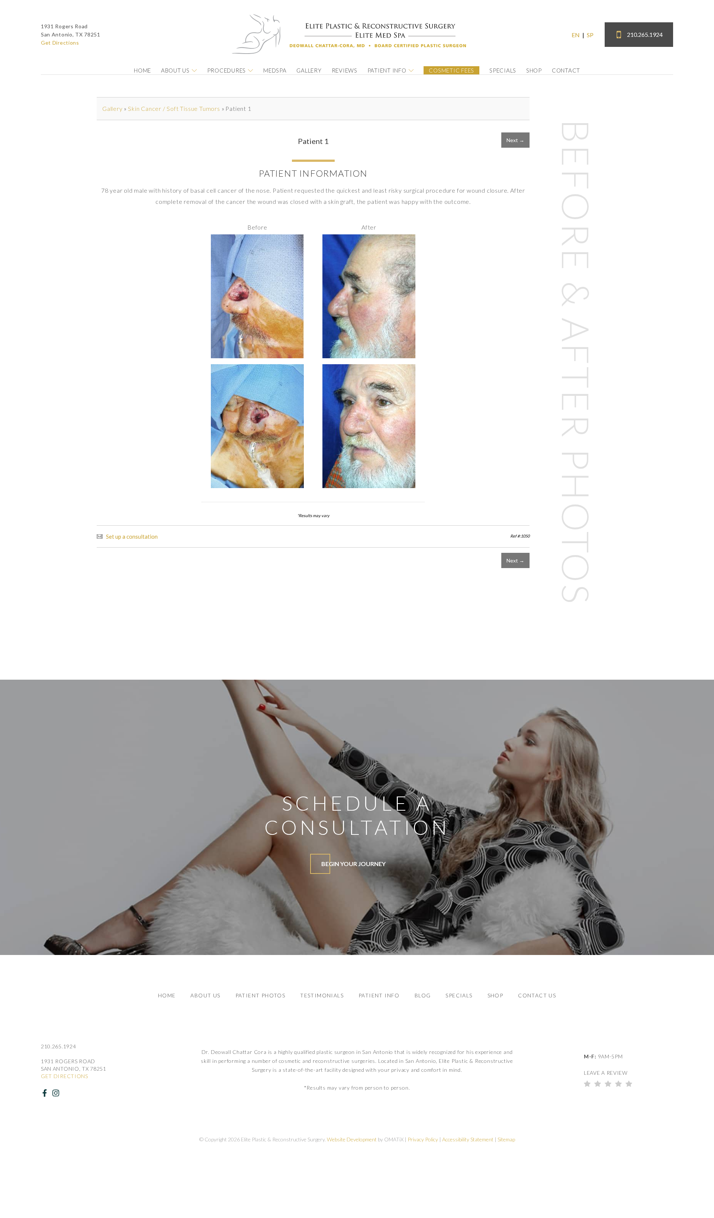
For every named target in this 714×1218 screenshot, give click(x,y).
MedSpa (275, 70)
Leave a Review (606, 1073)
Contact (566, 70)
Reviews (344, 70)
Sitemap (506, 1139)
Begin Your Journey (353, 863)
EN (576, 34)
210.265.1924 (645, 34)
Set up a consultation (132, 536)
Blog (423, 995)
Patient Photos (260, 995)
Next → (515, 140)
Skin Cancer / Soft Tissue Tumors (174, 108)
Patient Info (386, 70)
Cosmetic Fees (451, 70)
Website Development (352, 1139)
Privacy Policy (423, 1139)
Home (142, 70)
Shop (534, 70)
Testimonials (322, 995)
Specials (502, 70)
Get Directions (60, 42)
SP (590, 34)
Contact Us (537, 995)
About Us (175, 70)
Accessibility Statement (467, 1139)
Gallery (308, 70)
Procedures (226, 70)
